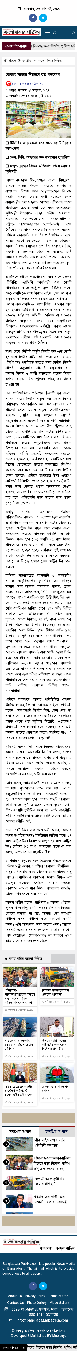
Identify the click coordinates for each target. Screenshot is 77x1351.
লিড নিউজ (54, 60)
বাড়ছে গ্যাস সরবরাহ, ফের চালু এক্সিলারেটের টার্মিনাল (19, 1045)
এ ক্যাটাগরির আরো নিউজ (23, 959)
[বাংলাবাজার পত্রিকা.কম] (21, 1241)
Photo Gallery (37, 1303)
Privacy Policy (35, 1296)
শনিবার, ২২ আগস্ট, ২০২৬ (20, 1010)
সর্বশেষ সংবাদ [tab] (20, 1131)
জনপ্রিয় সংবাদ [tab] (57, 1131)
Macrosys (59, 1336)
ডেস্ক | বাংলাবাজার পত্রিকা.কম (27, 84)
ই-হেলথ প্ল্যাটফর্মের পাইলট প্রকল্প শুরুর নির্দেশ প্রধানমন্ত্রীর (54, 1045)
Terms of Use (58, 1296)
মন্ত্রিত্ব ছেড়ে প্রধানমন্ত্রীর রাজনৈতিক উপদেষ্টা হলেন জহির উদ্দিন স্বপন (19, 1091)
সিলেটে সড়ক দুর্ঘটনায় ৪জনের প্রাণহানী (55, 992)
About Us (15, 1296)
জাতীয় (26, 60)
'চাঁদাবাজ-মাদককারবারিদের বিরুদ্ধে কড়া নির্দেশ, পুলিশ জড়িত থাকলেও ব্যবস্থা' (20, 996)
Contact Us (15, 1303)
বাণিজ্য (39, 60)
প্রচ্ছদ (12, 60)
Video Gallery (59, 1303)
